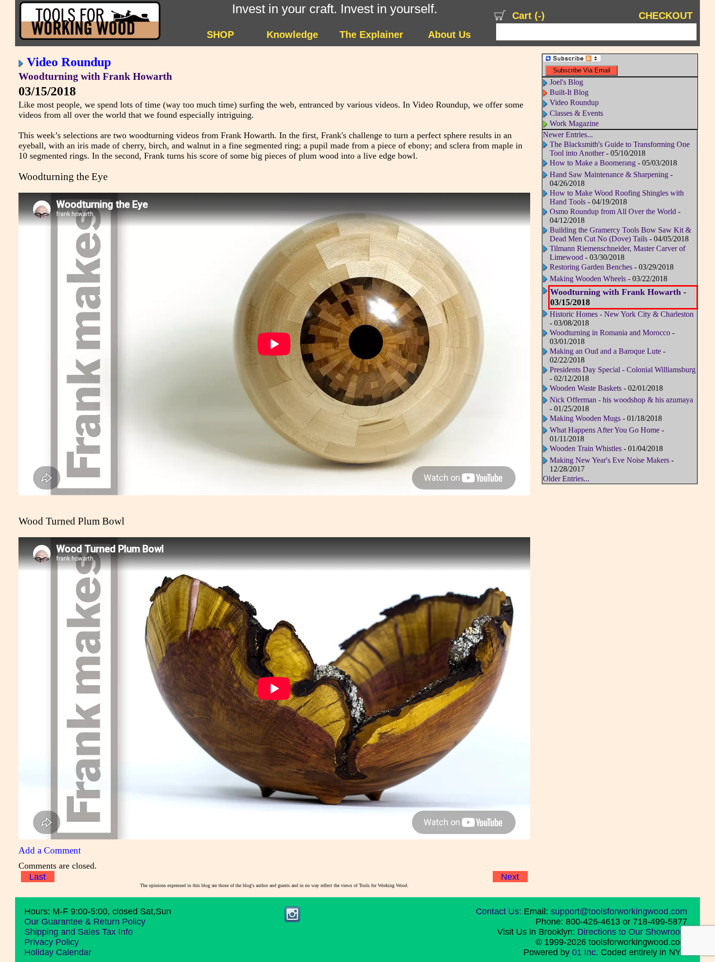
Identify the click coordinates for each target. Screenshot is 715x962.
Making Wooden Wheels (588, 278)
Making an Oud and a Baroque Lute (606, 351)
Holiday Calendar (57, 952)
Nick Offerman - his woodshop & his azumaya (621, 400)
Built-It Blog (569, 92)
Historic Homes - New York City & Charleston (622, 314)
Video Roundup (69, 61)
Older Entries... (566, 478)
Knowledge (292, 34)
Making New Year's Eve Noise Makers (609, 460)
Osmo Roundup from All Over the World (613, 211)
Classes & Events (576, 113)
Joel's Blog (566, 82)
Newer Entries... (568, 134)
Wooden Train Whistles (586, 448)
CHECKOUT (666, 15)
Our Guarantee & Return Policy (84, 921)
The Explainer (371, 34)
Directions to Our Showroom (632, 932)
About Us (449, 34)
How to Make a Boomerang (593, 163)
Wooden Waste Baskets (586, 388)
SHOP (220, 34)
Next (510, 877)
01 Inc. (585, 952)
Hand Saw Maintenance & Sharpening (609, 174)
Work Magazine (574, 123)
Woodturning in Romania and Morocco (611, 332)
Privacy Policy (51, 942)
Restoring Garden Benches (591, 267)
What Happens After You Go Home (605, 430)
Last (37, 877)
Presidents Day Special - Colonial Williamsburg (623, 369)
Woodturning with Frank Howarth (95, 76)
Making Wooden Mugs (585, 418)
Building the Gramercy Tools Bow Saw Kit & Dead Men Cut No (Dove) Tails (620, 234)
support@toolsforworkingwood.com (619, 911)
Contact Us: (498, 911)
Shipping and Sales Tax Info (78, 932)
